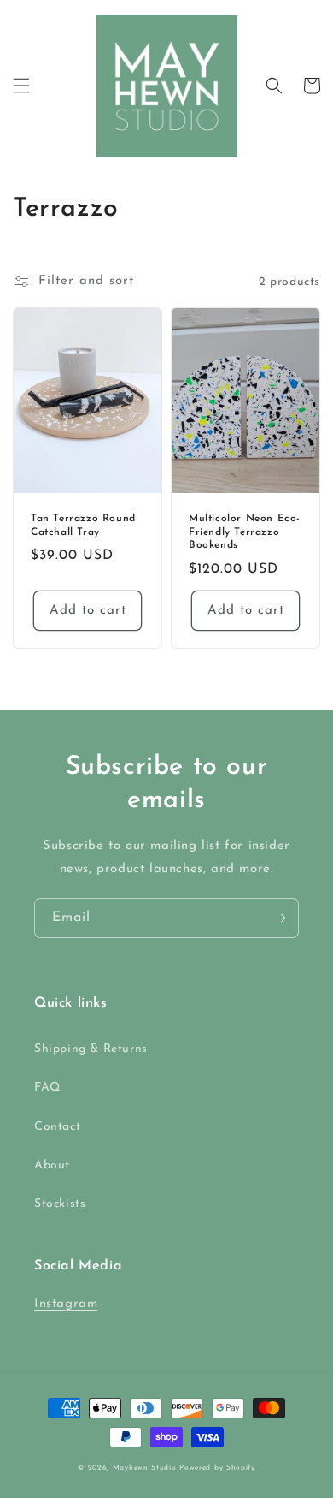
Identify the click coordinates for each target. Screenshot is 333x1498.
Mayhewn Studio (145, 1468)
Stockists (59, 1204)
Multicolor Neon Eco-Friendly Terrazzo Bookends (245, 532)
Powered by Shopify (217, 1468)
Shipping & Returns (91, 1049)
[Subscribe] (279, 918)
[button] (21, 85)
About (52, 1165)
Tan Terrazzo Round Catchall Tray (83, 526)
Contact (57, 1127)
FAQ (47, 1087)
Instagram (65, 1304)
